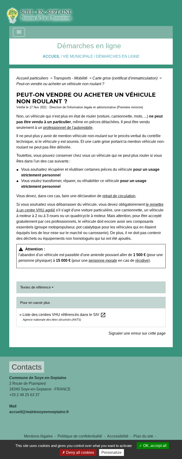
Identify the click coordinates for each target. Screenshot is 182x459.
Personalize (111, 452)
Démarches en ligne (118, 56)
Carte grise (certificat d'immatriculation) (125, 78)
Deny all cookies (79, 452)
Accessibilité (117, 436)
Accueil (51, 56)
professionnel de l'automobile (67, 128)
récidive (142, 260)
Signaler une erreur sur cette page (137, 333)
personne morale (103, 260)
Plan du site (143, 436)
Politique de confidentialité (80, 436)
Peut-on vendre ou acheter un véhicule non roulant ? (60, 84)
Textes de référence (35, 287)
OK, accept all (154, 446)
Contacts (27, 367)
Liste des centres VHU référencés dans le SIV (64, 315)
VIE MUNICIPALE (78, 56)
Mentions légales (38, 436)
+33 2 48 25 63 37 (24, 395)
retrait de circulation (118, 196)
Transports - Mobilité (70, 78)
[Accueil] (44, 13)
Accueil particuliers (32, 78)
